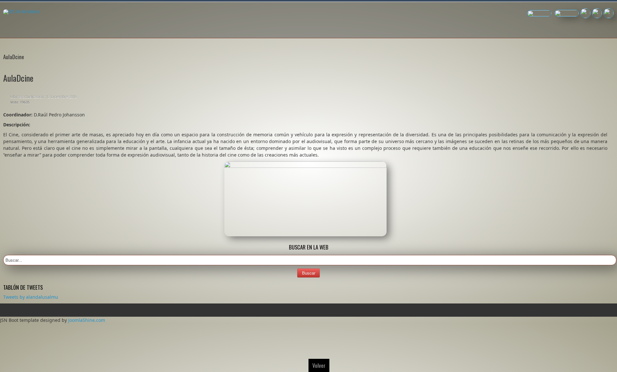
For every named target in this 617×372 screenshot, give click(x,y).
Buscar (308, 273)
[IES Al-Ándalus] (21, 11)
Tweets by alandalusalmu (30, 297)
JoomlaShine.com (86, 320)
